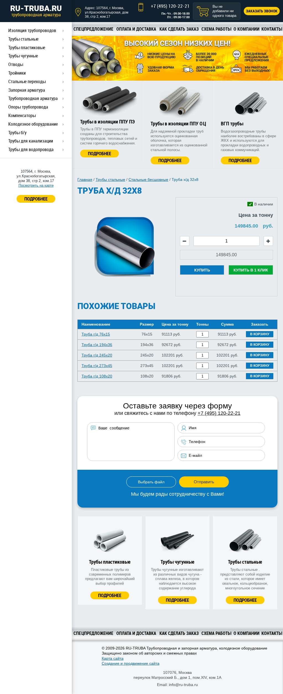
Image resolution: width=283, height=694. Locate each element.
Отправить (204, 481)
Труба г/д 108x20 (97, 376)
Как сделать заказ (179, 29)
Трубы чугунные (23, 56)
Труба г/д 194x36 (97, 344)
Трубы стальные (23, 39)
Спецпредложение (93, 29)
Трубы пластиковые (26, 47)
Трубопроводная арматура (33, 98)
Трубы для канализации (30, 141)
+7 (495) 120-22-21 (170, 6)
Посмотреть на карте (36, 185)
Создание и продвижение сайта (130, 663)
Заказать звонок (261, 11)
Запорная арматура (26, 90)
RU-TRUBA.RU (36, 11)
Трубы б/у (17, 133)
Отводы (15, 64)
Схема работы (216, 29)
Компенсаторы (22, 115)
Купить (202, 270)
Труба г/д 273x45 (97, 365)
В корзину (259, 334)
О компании (247, 29)
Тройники (17, 73)
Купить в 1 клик (251, 270)
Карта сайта (113, 658)
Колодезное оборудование (33, 124)
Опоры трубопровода (28, 107)
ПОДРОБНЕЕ (36, 199)
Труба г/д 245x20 (97, 355)
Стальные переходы (27, 81)
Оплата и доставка (136, 29)
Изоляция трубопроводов (32, 30)
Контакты (271, 29)
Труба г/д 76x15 (96, 334)
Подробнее (99, 153)
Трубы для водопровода (31, 149)
